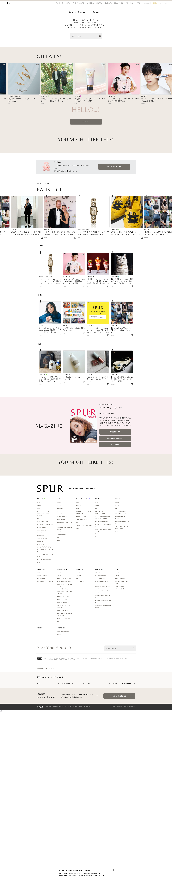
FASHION (59, 3)
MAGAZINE (147, 3)
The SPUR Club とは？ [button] (114, 167)
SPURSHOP (87, 706)
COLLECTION (118, 3)
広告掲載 (55, 706)
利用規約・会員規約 (77, 706)
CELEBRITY (108, 3)
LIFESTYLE (91, 3)
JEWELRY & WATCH (78, 3)
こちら (76, 659)
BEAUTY (67, 3)
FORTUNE (137, 3)
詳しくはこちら (107, 875)
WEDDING (129, 3)
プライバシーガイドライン (65, 706)
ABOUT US (48, 706)
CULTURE (99, 3)
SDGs (155, 3)
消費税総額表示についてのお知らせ (45, 668)
